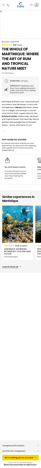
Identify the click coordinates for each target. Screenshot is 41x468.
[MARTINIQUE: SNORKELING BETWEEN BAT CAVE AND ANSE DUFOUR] (17, 233)
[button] (31, 5)
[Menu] (3, 5)
